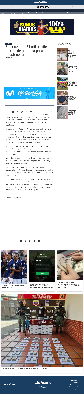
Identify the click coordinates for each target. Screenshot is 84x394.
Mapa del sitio (74, 385)
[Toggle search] (77, 2)
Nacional (39, 6)
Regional (19, 6)
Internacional (50, 6)
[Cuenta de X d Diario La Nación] (8, 385)
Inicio (1, 6)
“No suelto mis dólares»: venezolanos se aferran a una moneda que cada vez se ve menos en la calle (69, 285)
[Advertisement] (42, 70)
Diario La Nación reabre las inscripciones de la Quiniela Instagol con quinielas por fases (41, 285)
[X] (17, 112)
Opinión (61, 6)
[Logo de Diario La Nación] (43, 383)
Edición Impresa (73, 382)
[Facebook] (13, 112)
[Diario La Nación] (40, 2)
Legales (70, 6)
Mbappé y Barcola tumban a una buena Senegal (13, 286)
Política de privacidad (73, 387)
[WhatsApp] (22, 112)
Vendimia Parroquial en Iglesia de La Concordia (72, 97)
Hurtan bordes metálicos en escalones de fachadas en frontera (72, 112)
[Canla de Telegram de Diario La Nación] (13, 385)
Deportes (12, 13)
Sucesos (2, 13)
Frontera (29, 6)
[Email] (31, 112)
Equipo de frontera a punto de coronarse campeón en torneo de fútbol (72, 83)
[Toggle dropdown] (24, 13)
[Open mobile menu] (5, 2)
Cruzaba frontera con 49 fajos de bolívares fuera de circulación (24, 368)
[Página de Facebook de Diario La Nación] (5, 385)
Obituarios (80, 6)
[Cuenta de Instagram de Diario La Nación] (10, 385)
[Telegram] (26, 112)
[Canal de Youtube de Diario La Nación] (15, 385)
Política (10, 6)
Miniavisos (74, 380)
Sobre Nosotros (73, 389)
